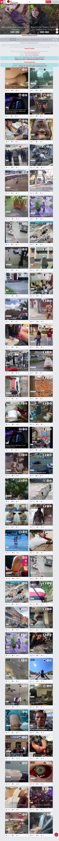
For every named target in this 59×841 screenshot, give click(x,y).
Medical (8, 521)
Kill (7, 160)
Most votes (25, 39)
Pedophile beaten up (37, 601)
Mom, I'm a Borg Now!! (37, 781)
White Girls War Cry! (13, 549)
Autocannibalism (11, 626)
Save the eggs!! (35, 421)
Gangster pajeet (11, 241)
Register (55, 1)
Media (8, 94)
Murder (33, 160)
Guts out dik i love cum (14, 344)
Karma (32, 110)
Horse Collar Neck (12, 524)
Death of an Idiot (36, 498)
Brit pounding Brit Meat (38, 472)
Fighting (33, 341)
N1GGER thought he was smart (40, 113)
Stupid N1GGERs (11, 704)
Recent (13, 39)
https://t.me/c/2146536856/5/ (32, 54)
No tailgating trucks (36, 370)
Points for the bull (12, 190)
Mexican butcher (35, 652)
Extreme (8, 134)
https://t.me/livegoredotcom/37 (33, 66)
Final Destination (36, 190)
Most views (45, 39)
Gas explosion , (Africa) (38, 318)
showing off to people (37, 267)
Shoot (32, 134)
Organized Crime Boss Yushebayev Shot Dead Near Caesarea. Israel (15, 651)
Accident (33, 83)
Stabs (7, 802)
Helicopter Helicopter (37, 344)
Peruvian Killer (11, 678)
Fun (7, 83)
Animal (8, 187)
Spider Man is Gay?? (37, 447)
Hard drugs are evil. (12, 292)
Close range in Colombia (38, 241)
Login (48, 1)
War (32, 520)
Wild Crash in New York (14, 267)
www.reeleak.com (29, 35)
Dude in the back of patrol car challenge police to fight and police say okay (16, 111)
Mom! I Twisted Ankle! (37, 755)
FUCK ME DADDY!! (36, 626)
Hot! (18, 39)
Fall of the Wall (11, 318)
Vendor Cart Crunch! (37, 575)
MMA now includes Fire (14, 498)
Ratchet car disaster (37, 832)
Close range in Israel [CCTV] (40, 215)
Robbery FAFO (11, 832)
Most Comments (35, 39)
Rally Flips (9, 395)
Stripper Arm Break (12, 575)
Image (8, 505)
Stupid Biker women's (37, 678)
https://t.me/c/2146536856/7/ (32, 55)
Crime (32, 288)
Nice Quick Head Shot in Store (16, 601)
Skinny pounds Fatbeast (14, 472)
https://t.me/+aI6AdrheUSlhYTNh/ (32, 52)
